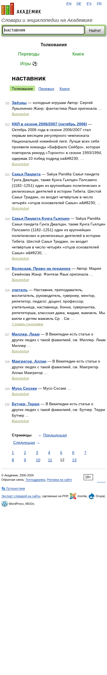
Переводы (29, 54)
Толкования (54, 44)
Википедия (20, 114)
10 (38, 460)
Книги (78, 54)
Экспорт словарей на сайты (20, 496)
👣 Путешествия (13, 488)
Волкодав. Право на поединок (41, 268)
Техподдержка (35, 479)
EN (68, 4)
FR (99, 4)
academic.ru (21, 9)
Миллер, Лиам (26, 334)
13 (74, 460)
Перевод (46, 88)
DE (79, 4)
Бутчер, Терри (26, 404)
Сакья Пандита (26, 174)
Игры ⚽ (29, 63)
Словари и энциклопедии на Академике (46, 20)
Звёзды (19, 102)
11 (50, 460)
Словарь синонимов (27, 324)
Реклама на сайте (59, 479)
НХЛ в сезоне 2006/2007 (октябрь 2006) (49, 124)
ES (89, 4)
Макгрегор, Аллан (29, 361)
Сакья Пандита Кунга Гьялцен (40, 218)
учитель (20, 290)
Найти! (95, 30)
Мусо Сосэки (24, 388)
